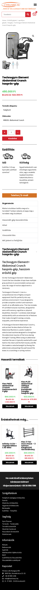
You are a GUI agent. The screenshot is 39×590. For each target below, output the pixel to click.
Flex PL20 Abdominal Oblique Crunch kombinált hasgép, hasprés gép (27, 387)
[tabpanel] (19, 211)
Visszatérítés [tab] (8, 235)
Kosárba (12, 138)
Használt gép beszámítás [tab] (15, 220)
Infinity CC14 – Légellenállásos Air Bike (9, 445)
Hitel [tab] (4, 225)
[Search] (28, 14)
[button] (35, 4)
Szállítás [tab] (6, 230)
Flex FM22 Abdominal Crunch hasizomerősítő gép (9, 387)
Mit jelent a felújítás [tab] (12, 240)
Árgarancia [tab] (8, 203)
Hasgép (10, 23)
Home (4, 20)
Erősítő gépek (12, 20)
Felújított (7, 110)
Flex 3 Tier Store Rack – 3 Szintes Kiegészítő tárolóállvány (28, 446)
